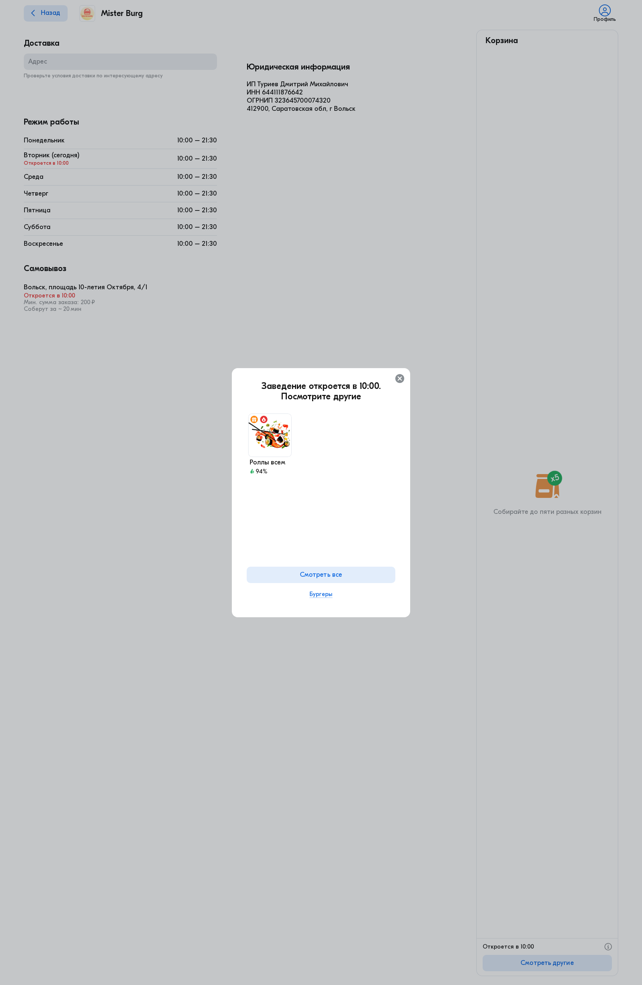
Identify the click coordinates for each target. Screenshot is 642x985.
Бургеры (321, 594)
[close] (400, 378)
